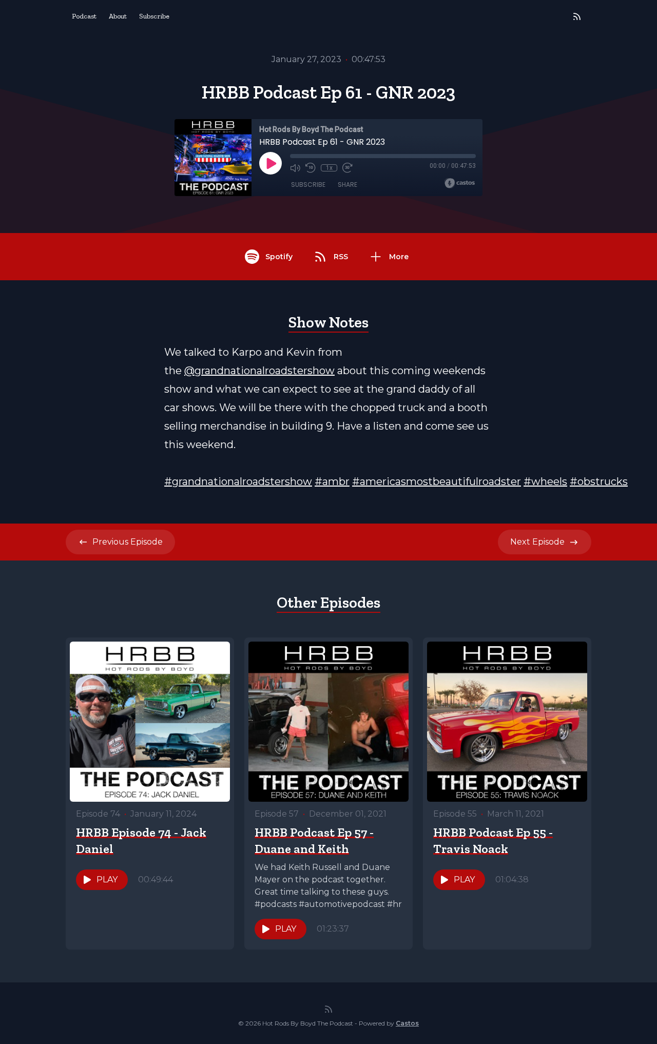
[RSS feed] (577, 16)
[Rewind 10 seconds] (310, 168)
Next (537, 542)
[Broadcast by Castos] (460, 183)
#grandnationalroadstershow (238, 481)
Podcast (84, 16)
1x (329, 167)
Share (347, 184)
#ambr (332, 481)
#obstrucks (599, 481)
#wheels (545, 481)
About (118, 16)
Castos (407, 1023)
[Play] (270, 163)
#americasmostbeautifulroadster (436, 481)
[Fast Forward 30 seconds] (347, 168)
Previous (127, 542)
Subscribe (154, 16)
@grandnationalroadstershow (259, 370)
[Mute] (295, 167)
